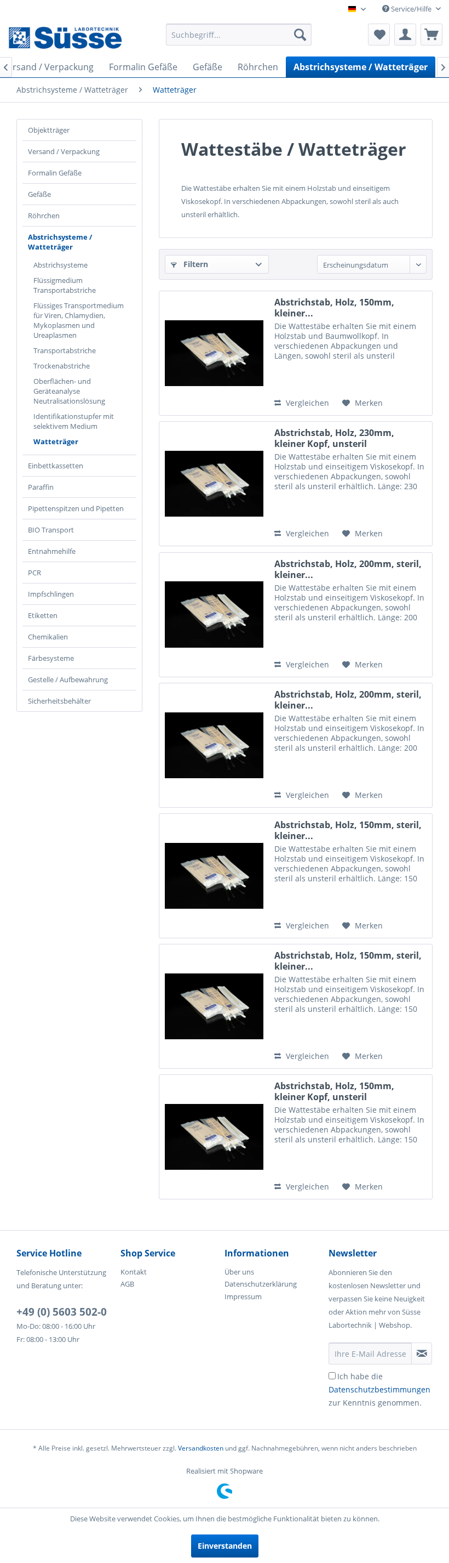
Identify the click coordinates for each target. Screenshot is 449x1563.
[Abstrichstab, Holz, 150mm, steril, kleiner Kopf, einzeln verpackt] (214, 1006)
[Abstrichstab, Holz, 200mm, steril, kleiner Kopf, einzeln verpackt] (214, 745)
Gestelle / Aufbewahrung (68, 679)
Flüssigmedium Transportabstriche (64, 285)
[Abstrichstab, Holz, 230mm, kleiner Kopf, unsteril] (214, 483)
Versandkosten (200, 1448)
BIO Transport (51, 530)
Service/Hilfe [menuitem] (411, 9)
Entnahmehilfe (52, 551)
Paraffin (41, 487)
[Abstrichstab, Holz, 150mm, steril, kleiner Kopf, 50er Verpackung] (214, 875)
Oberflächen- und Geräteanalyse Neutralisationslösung (69, 391)
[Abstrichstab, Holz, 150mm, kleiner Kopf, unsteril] (214, 1136)
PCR (34, 572)
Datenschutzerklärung (261, 1284)
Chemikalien (48, 637)
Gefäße (39, 194)
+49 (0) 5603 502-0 (61, 1312)
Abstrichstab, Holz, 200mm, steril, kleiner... (348, 569)
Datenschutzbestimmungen (379, 1389)
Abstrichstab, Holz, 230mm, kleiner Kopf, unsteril (334, 438)
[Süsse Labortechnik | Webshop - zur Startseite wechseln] (64, 37)
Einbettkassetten (55, 466)
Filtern (194, 264)
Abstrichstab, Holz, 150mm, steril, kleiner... (348, 830)
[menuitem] (239, 35)
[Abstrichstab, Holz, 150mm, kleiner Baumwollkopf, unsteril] (214, 353)
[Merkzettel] (379, 35)
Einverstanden (225, 1546)
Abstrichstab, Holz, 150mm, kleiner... (334, 308)
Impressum (243, 1296)
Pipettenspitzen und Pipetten (76, 508)
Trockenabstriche (61, 366)
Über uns (239, 1272)
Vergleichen (306, 403)
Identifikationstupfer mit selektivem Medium (73, 421)
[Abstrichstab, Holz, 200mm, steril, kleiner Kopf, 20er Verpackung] (214, 614)
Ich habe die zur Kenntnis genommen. (379, 1389)
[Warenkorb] (431, 35)
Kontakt (133, 1272)
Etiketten (42, 615)
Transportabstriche (64, 350)
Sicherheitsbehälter (59, 701)
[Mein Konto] (405, 35)
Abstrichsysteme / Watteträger (60, 242)
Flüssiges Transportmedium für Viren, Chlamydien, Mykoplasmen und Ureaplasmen (78, 320)
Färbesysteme (51, 658)
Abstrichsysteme (60, 265)
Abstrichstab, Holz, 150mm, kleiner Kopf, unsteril (334, 1091)
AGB (127, 1284)
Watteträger (55, 441)
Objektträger (49, 130)
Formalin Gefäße (55, 173)
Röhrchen (44, 215)
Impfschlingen (51, 594)
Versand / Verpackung (64, 151)
